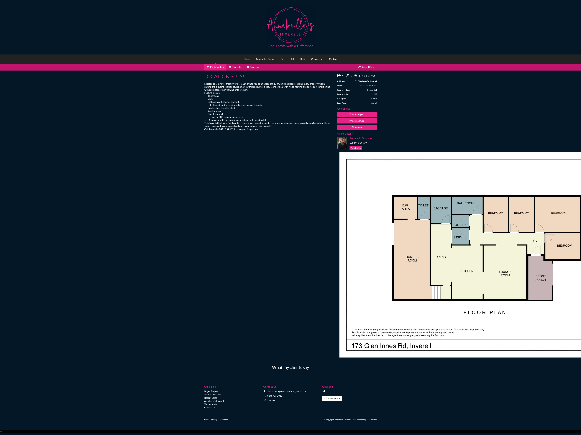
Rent (302, 59)
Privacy (214, 420)
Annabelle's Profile (265, 59)
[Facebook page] (324, 392)
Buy (283, 59)
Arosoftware (371, 420)
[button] (357, 121)
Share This (367, 67)
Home (247, 59)
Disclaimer (223, 420)
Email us (271, 400)
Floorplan (357, 127)
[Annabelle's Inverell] (290, 27)
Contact (333, 59)
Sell (292, 59)
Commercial (317, 59)
